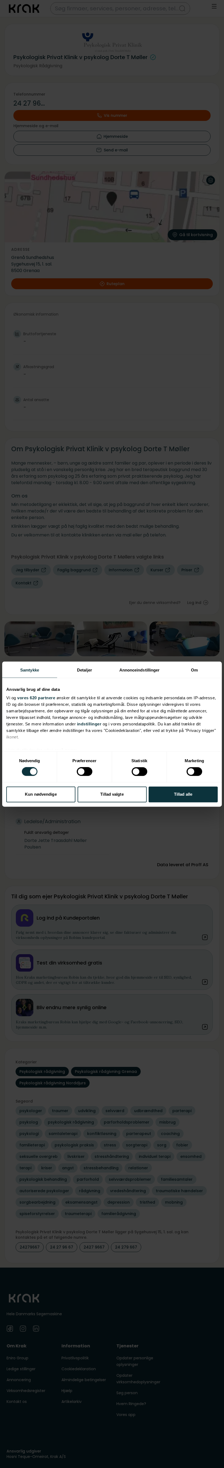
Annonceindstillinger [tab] (139, 670)
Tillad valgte (111, 794)
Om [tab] (194, 670)
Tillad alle (183, 794)
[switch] (84, 771)
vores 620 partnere (36, 697)
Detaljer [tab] (84, 670)
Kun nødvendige (41, 794)
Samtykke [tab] (29, 670)
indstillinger (89, 724)
